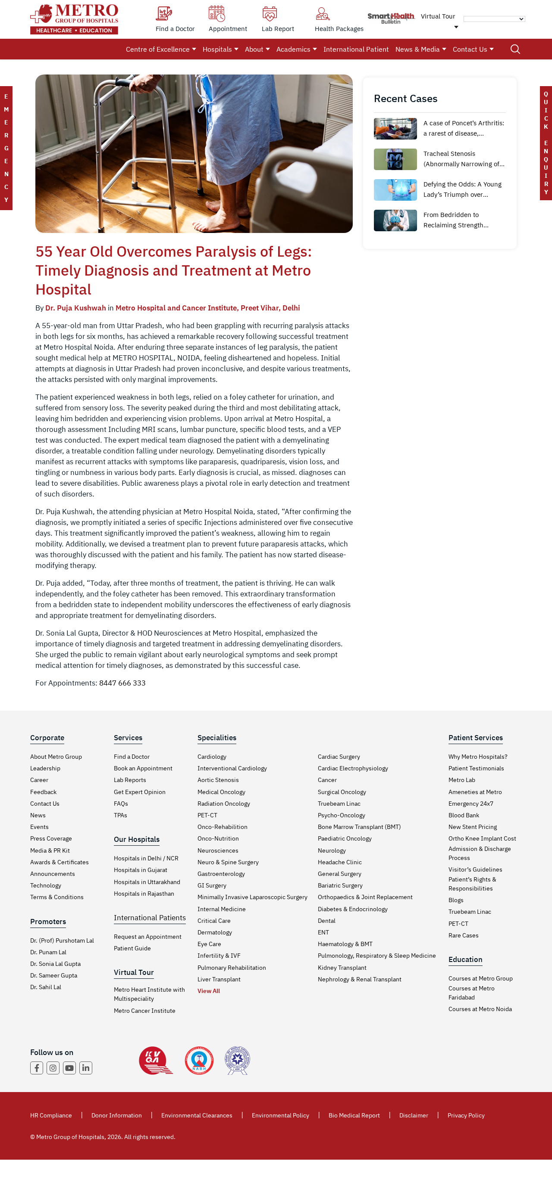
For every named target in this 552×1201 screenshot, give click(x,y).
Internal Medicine (222, 909)
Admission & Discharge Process (479, 853)
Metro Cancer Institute (145, 1011)
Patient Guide (132, 948)
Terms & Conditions (57, 897)
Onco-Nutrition (218, 838)
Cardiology (212, 756)
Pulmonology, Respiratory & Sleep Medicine (377, 955)
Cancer (327, 780)
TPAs (120, 815)
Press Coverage (51, 838)
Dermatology (215, 932)
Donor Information (116, 1115)
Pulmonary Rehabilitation (232, 967)
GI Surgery (212, 885)
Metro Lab (461, 780)
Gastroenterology (221, 874)
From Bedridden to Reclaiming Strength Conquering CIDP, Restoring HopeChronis (464, 220)
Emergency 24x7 (470, 803)
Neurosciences (218, 850)
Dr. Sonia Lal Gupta (55, 964)
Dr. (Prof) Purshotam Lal (62, 940)
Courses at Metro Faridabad (471, 992)
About (254, 49)
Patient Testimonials (476, 768)
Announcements (52, 874)
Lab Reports (130, 780)
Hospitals (217, 49)
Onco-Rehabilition (223, 827)
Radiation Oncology (224, 803)
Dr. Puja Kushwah (75, 308)
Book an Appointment (143, 768)
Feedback (43, 792)
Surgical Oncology (342, 792)
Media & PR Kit (50, 850)
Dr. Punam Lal (48, 952)
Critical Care (214, 921)
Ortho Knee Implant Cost (482, 838)
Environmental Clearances (196, 1115)
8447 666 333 (122, 683)
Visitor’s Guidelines (475, 869)
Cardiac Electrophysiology (353, 768)
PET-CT (207, 815)
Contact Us (470, 49)
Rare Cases (463, 935)
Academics (293, 49)
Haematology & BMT (345, 944)
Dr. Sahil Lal (45, 987)
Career (39, 780)
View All (209, 991)
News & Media (417, 49)
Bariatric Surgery (340, 885)
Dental (327, 921)
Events (39, 827)
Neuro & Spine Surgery (228, 862)
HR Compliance (51, 1115)
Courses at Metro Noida (480, 1009)
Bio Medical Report (354, 1115)
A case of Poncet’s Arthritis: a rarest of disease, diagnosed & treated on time (463, 129)
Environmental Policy (280, 1115)
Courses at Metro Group (480, 978)
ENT (323, 932)
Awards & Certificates (59, 862)
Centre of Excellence (158, 49)
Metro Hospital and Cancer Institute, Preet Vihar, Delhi (208, 308)
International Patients (150, 917)
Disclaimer (413, 1115)
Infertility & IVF (219, 955)
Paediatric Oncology (345, 838)
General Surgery (339, 874)
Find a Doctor (132, 756)
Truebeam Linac (339, 803)
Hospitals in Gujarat (140, 870)
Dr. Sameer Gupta (53, 975)
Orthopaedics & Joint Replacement (365, 897)
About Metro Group (56, 756)
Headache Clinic (340, 862)
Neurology (332, 850)
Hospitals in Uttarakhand (147, 882)
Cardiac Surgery (339, 756)
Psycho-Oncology (341, 815)
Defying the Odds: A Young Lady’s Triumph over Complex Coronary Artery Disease (462, 190)
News (38, 815)
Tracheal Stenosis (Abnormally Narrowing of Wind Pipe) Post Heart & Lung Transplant (461, 159)
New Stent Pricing (472, 827)
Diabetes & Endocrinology (353, 909)
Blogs (456, 900)
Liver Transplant (219, 979)
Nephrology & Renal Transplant (359, 979)
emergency (6, 148)
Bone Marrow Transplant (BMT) (359, 827)
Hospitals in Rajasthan (144, 893)
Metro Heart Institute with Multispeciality (149, 994)
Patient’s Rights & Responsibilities (472, 883)
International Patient (356, 49)
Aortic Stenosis (218, 780)
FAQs (121, 803)
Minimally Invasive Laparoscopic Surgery (252, 897)
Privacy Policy (466, 1115)
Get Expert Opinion (140, 792)
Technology (45, 885)
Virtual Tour (438, 16)
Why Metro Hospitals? (478, 756)
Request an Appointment (148, 936)
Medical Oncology (221, 792)
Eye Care (209, 944)
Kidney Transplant (342, 967)
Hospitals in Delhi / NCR (146, 858)
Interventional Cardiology (232, 768)
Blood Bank (463, 815)
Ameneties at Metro (475, 792)
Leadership (45, 768)
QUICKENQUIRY (546, 143)
